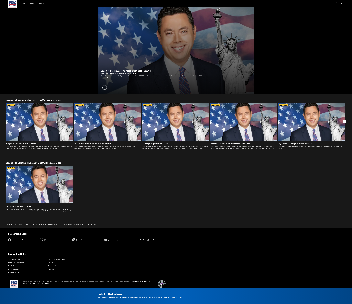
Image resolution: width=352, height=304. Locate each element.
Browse (31, 3)
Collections (40, 3)
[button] (336, 3)
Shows (19, 224)
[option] (40, 128)
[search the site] (336, 3)
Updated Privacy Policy (29, 283)
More (108, 78)
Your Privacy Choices (43, 283)
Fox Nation (9, 224)
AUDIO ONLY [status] (11, 105)
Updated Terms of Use (140, 281)
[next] (344, 122)
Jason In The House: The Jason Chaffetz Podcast (125, 71)
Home (25, 3)
